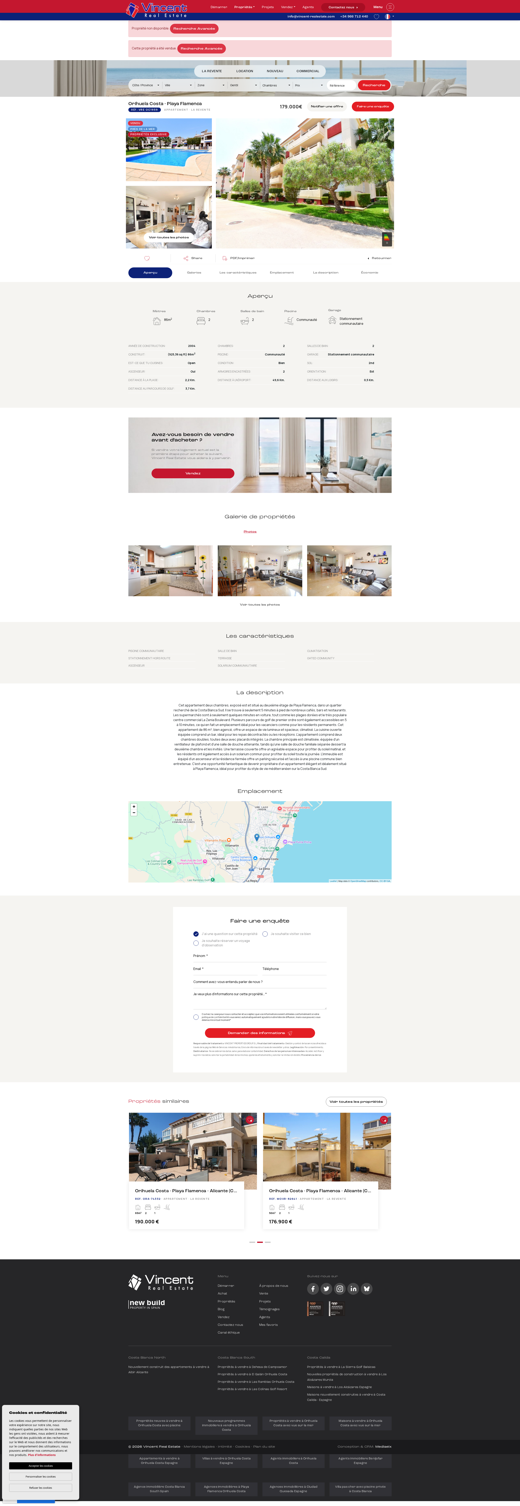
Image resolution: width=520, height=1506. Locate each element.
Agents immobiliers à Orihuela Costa (294, 1461)
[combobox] (146, 85)
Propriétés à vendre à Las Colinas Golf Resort (252, 1389)
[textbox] (147, 85)
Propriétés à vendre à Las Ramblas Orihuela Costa (256, 1382)
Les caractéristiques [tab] (238, 272)
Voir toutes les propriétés (356, 1102)
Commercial (308, 71)
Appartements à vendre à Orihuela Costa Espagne (159, 1461)
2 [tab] (260, 1242)
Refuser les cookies (40, 1488)
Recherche (374, 85)
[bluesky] (367, 1289)
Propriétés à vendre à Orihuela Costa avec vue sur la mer (293, 1423)
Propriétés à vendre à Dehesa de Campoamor (252, 1367)
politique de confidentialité (215, 1017)
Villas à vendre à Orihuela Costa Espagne (226, 1461)
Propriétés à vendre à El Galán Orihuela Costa (252, 1374)
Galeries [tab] (194, 272)
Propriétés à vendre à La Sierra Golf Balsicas (341, 1367)
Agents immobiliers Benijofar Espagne (360, 1461)
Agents (308, 7)
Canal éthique (229, 1332)
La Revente (212, 71)
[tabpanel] (193, 1175)
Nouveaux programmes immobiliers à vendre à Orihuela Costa (226, 1426)
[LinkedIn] (353, 1289)
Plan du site (264, 1446)
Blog (221, 1309)
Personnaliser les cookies (41, 1476)
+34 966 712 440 (354, 16)
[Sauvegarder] (148, 258)
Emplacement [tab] (282, 272)
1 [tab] (252, 1242)
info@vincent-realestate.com (311, 16)
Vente (263, 1293)
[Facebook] (313, 1289)
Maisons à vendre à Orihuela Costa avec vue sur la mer (360, 1423)
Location (244, 71)
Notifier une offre (327, 106)
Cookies (242, 1446)
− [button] (134, 812)
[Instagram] (340, 1289)
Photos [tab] (250, 531)
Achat (222, 1293)
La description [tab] (326, 272)
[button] (193, 258)
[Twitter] (326, 1289)
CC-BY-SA (385, 881)
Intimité (225, 1446)
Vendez (287, 7)
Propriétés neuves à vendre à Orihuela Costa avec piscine (159, 1423)
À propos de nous (273, 1286)
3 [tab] (268, 1242)
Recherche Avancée (194, 29)
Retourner (381, 258)
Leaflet (333, 881)
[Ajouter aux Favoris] (250, 1120)
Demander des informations (257, 1033)
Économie (369, 272)
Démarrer (219, 7)
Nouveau (275, 71)
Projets (268, 7)
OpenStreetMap (358, 881)
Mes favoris (268, 1325)
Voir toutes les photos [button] (260, 604)
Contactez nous (342, 7)
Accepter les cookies (41, 1466)
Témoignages (269, 1309)
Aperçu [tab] (150, 272)
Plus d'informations (42, 1455)
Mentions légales (199, 1446)
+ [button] (134, 806)
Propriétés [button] (243, 7)
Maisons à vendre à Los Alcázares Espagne (339, 1387)
